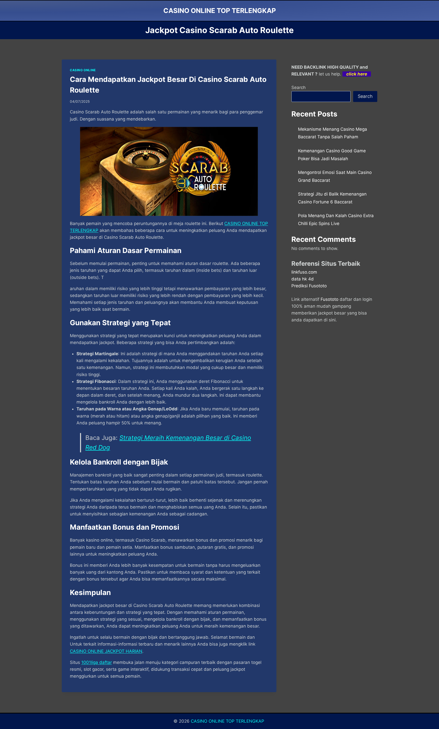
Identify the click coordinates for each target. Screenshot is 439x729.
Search (298, 87)
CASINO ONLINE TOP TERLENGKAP (228, 721)
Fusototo (329, 299)
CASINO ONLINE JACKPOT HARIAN (106, 651)
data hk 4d (302, 278)
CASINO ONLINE (83, 70)
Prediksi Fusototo (309, 285)
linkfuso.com (304, 272)
